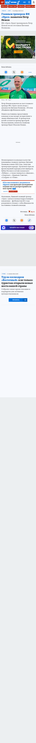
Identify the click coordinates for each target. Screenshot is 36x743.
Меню (2, 2)
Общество (5, 191)
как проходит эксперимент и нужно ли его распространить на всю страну (18, 186)
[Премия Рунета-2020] (18, 2)
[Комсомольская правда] (10, 2)
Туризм (3, 273)
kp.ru (33, 212)
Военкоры (21, 6)
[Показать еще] (30, 72)
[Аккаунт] (33, 2)
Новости (4, 6)
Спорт (9, 10)
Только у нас (12, 6)
